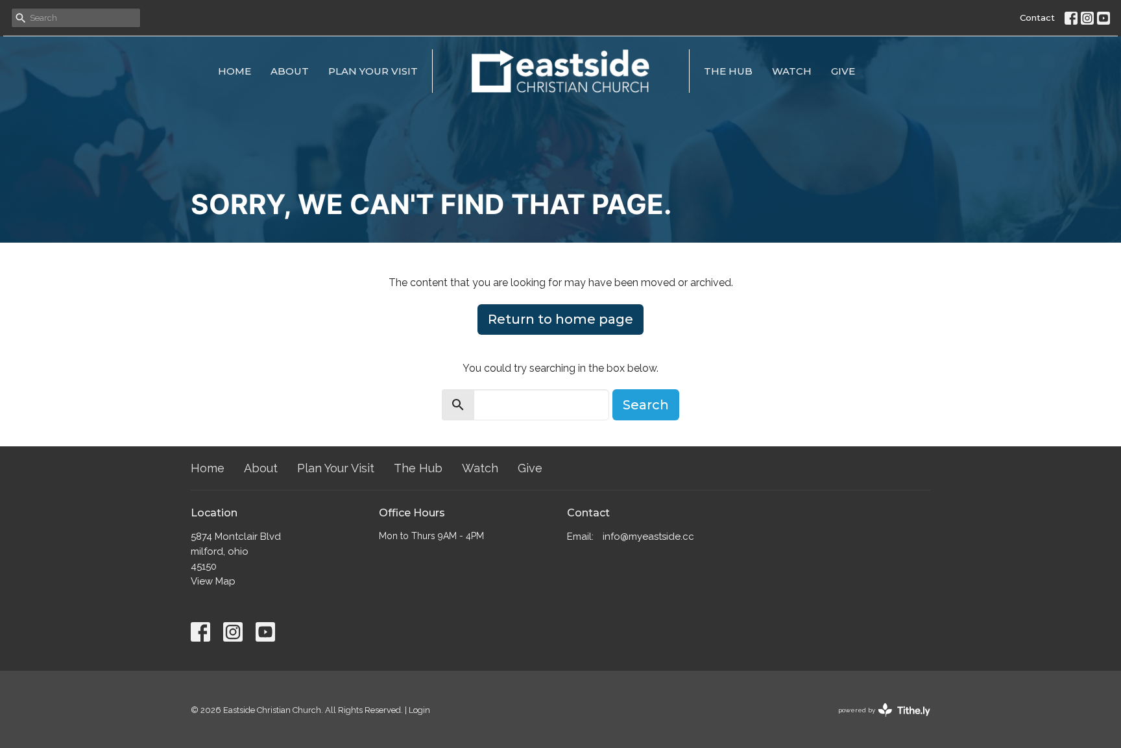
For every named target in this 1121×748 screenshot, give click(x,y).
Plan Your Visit (373, 71)
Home (234, 71)
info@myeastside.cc (648, 536)
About (290, 71)
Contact (1037, 17)
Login (419, 710)
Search (646, 405)
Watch (792, 71)
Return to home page (560, 319)
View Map (213, 581)
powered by (878, 721)
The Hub (728, 71)
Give (843, 71)
